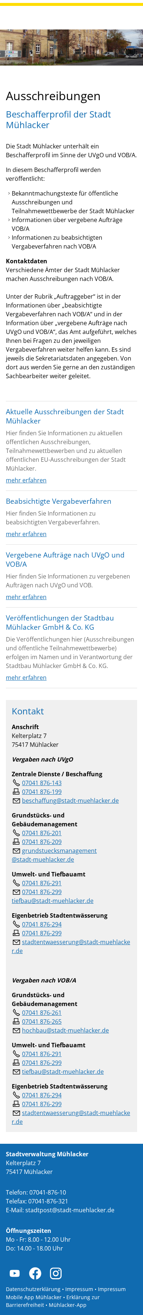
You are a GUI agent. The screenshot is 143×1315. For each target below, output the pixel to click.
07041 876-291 (42, 883)
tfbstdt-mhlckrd (61, 1072)
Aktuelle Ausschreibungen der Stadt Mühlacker (65, 416)
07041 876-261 (42, 1013)
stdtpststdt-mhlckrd (68, 1210)
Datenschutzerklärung (33, 1289)
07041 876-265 (42, 1021)
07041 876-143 (42, 783)
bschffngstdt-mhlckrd (68, 801)
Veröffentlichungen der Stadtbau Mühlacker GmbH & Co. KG (60, 622)
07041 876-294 (42, 924)
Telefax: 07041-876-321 (37, 1201)
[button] (14, 1273)
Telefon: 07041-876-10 (36, 1192)
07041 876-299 (42, 933)
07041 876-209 (42, 842)
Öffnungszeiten (28, 1231)
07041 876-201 (42, 833)
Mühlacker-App (68, 1304)
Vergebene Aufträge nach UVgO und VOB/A (65, 559)
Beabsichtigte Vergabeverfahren (58, 501)
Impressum (79, 1289)
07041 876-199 (42, 792)
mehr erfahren (26, 480)
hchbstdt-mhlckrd (64, 1030)
